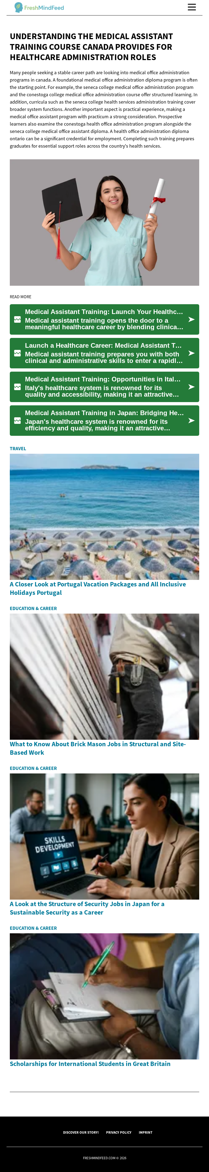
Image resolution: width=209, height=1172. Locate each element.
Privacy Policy (118, 1132)
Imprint (145, 1132)
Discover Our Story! (81, 1132)
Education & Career (33, 608)
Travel (18, 449)
